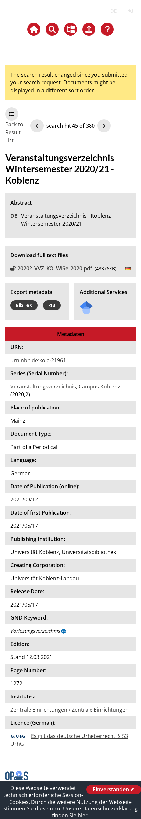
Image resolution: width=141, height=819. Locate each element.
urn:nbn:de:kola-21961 (38, 360)
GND (64, 631)
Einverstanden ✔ (113, 789)
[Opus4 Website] (16, 778)
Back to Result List (14, 132)
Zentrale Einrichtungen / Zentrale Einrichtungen (69, 709)
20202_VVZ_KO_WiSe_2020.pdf (54, 268)
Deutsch (113, 11)
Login (130, 11)
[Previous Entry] (37, 125)
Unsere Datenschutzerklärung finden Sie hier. (95, 812)
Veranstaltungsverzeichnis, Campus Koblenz (65, 386)
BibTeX (24, 305)
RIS (51, 305)
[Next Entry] (104, 125)
